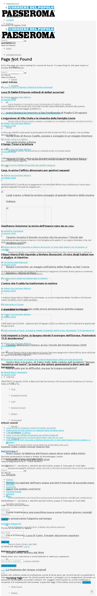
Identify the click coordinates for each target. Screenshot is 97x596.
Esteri (9, 48)
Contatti (10, 20)
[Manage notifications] (92, 591)
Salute (14, 426)
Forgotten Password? (11, 523)
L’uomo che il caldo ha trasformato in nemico (29, 283)
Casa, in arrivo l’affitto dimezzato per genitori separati (35, 170)
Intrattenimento (13, 54)
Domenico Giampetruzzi (16, 262)
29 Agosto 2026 (8, 233)
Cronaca (10, 482)
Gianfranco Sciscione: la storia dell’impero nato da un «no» (37, 226)
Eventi (14, 79)
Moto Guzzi (16, 587)
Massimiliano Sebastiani (15, 372)
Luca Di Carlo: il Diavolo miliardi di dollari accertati (32, 92)
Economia (11, 42)
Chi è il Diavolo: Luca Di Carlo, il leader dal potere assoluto (42, 535)
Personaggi (16, 420)
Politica (9, 24)
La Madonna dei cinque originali (26, 569)
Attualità (10, 484)
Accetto (86, 582)
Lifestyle (10, 377)
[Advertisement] (20, 403)
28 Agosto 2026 (8, 374)
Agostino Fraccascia (13, 231)
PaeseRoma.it (12, 3)
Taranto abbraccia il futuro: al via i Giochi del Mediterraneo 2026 (46, 345)
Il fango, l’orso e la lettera (17, 144)
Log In (26, 546)
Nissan (14, 593)
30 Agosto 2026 (8, 99)
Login (8, 496)
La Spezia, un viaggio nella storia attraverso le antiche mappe (44, 309)
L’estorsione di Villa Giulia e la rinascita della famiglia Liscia (38, 118)
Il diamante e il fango (14, 309)
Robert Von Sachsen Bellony (17, 97)
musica (14, 85)
